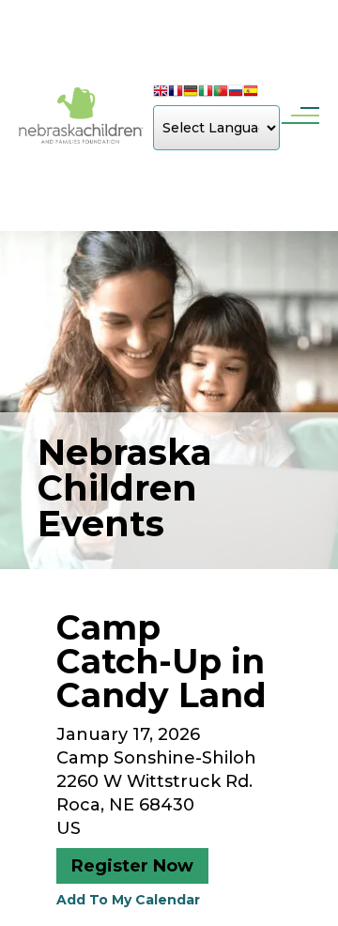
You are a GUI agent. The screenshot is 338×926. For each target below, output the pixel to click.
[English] (160, 93)
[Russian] (235, 93)
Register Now (132, 866)
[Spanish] (250, 93)
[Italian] (205, 93)
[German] (190, 93)
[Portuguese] (220, 93)
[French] (175, 93)
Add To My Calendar (128, 899)
